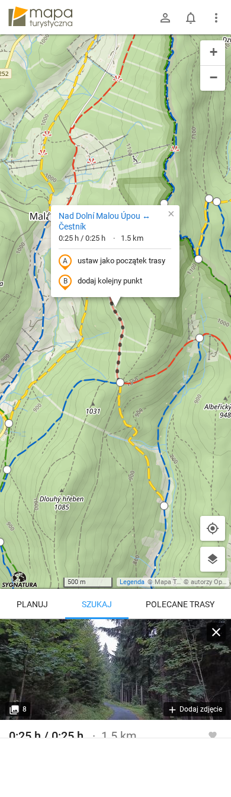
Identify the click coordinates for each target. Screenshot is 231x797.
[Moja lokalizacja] (212, 528)
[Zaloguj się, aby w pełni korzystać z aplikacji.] (212, 734)
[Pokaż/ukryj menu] (216, 17)
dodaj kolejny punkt (110, 280)
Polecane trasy (180, 604)
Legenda (132, 582)
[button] (7, 470)
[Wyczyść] (216, 632)
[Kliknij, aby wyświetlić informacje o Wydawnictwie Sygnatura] (20, 579)
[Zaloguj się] (165, 17)
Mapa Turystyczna (181, 582)
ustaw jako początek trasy (121, 260)
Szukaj (97, 604)
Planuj (32, 604)
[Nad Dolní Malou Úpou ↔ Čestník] (115, 669)
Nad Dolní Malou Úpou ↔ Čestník (104, 221)
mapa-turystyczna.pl (40, 17)
